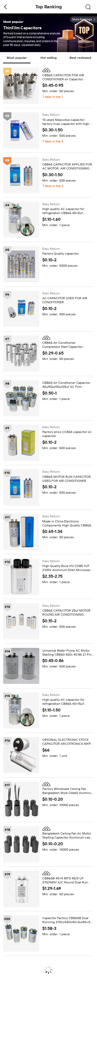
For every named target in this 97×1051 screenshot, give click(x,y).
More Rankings (82, 19)
